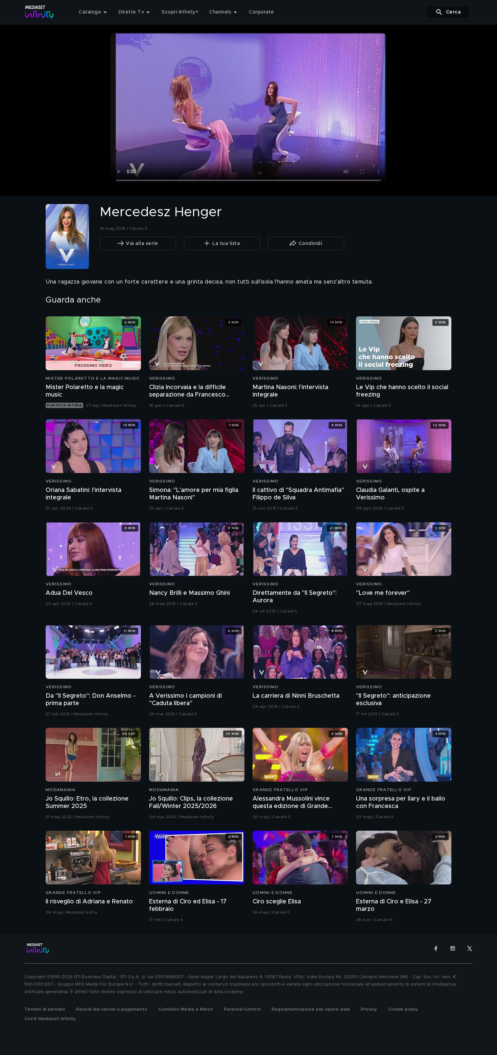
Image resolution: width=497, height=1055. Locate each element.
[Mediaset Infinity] (39, 12)
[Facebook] (436, 948)
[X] (470, 948)
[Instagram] (453, 948)
